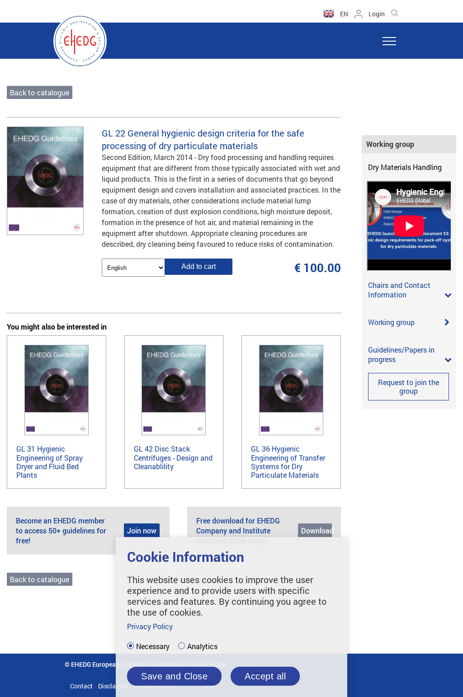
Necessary (153, 646)
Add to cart (198, 266)
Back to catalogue (39, 92)
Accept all (265, 676)
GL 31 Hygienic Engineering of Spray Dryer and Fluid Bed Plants (49, 462)
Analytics (202, 646)
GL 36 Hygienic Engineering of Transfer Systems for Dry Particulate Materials (288, 462)
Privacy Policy (150, 626)
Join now (141, 530)
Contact (81, 686)
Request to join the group (408, 386)
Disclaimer (113, 686)
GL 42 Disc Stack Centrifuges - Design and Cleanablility (173, 457)
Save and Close (174, 676)
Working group (391, 322)
